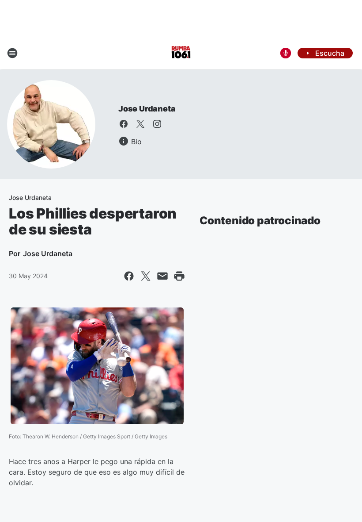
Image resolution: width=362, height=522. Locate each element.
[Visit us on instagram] (157, 124)
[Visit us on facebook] (123, 124)
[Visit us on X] (140, 124)
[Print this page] (179, 276)
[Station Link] (181, 53)
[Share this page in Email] (162, 276)
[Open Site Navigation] (12, 53)
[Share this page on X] (146, 276)
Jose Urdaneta (146, 108)
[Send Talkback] (285, 53)
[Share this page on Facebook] (129, 276)
